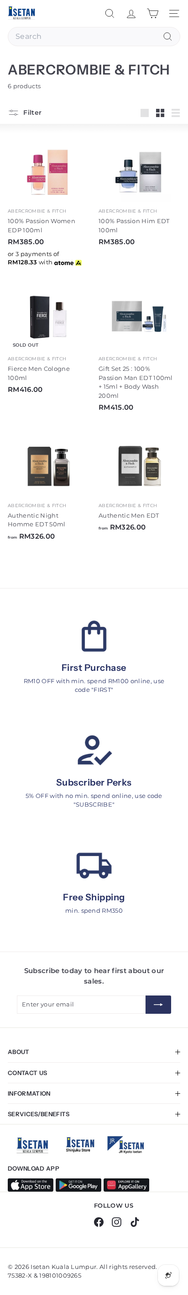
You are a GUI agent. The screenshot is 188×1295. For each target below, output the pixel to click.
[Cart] (152, 13)
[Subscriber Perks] (94, 751)
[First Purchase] (94, 636)
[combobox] (94, 36)
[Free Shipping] (94, 865)
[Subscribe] (158, 1004)
